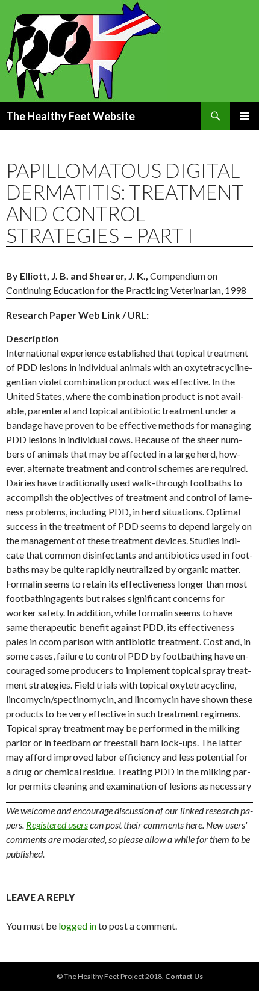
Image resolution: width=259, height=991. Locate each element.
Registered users (57, 824)
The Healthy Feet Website (70, 116)
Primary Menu (244, 116)
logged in (77, 925)
